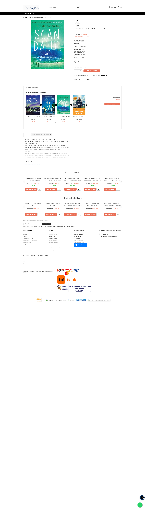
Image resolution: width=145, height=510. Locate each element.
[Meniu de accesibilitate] (142, 497)
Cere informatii (93, 80)
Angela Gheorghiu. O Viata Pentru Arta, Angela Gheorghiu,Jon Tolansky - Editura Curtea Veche (33, 179)
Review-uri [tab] (47, 134)
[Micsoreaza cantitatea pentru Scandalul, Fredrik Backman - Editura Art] (75, 70)
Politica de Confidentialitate (68, 226)
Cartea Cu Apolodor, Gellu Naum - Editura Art (92, 204)
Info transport (52, 250)
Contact (25, 236)
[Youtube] (24, 261)
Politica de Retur (53, 240)
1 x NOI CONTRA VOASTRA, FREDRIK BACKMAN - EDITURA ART (48, 117)
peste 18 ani (81, 40)
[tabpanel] (47, 45)
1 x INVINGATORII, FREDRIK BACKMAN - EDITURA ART (33, 117)
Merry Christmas (27, 246)
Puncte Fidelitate (53, 246)
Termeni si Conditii (28, 238)
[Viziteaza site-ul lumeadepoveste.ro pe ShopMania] (81, 300)
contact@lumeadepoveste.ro (109, 236)
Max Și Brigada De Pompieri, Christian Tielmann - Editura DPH (112, 204)
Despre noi (26, 234)
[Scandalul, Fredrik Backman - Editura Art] (47, 45)
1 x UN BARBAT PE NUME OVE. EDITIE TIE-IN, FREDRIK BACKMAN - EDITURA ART (79, 117)
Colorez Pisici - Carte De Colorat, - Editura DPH (53, 204)
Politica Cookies (27, 242)
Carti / (30, 17)
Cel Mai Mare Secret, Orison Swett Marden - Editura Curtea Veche (92, 179)
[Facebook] (24, 259)
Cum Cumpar (52, 236)
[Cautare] (78, 7)
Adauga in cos (92, 71)
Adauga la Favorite (80, 80)
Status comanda (53, 234)
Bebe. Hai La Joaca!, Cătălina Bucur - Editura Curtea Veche (72, 179)
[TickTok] (24, 263)
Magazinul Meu (28, 231)
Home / (25, 17)
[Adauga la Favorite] (39, 189)
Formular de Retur (53, 242)
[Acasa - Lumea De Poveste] (31, 7)
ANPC (50, 252)
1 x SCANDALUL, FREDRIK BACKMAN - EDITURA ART (64, 117)
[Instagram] (24, 265)
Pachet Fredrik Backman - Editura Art (35, 92)
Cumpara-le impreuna (112, 104)
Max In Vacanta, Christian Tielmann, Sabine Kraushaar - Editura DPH (72, 204)
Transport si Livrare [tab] (37, 134)
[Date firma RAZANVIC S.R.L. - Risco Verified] (99, 300)
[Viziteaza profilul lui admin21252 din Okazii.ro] (39, 300)
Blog (24, 244)
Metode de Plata (53, 238)
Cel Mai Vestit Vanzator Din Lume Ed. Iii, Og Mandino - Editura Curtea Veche (111, 179)
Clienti (51, 231)
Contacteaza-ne (82, 245)
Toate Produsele (28, 13)
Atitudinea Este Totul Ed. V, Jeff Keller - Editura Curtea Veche (53, 179)
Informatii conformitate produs (32, 164)
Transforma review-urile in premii (57, 248)
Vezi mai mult (29, 161)
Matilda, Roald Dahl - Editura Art (33, 204)
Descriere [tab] (27, 135)
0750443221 (105, 234)
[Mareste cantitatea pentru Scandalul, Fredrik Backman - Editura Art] (80, 70)
